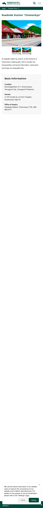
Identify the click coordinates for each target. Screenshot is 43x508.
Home (4, 8)
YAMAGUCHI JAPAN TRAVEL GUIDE (11, 3)
